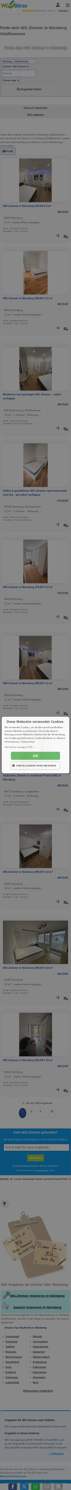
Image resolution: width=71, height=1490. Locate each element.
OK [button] (35, 755)
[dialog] (35, 745)
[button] (36, 747)
